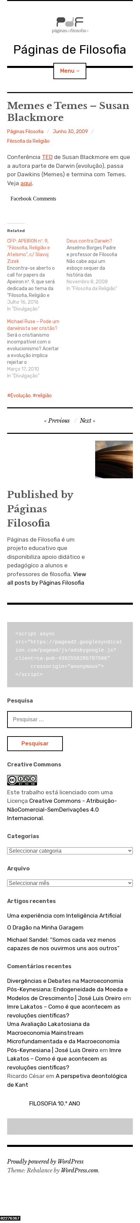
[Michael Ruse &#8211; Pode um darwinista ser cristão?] (37, 348)
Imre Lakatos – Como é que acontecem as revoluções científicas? (64, 1059)
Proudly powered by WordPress (45, 1161)
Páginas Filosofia (25, 132)
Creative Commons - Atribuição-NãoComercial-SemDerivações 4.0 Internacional (62, 809)
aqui (26, 183)
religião (44, 395)
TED (47, 157)
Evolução (21, 395)
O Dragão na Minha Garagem (45, 927)
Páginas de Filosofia (69, 49)
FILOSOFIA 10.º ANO (54, 1103)
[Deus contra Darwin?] (96, 265)
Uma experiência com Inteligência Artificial (64, 915)
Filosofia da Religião (28, 141)
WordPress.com (79, 1170)
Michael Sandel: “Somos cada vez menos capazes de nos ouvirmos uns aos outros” (63, 944)
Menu (67, 71)
